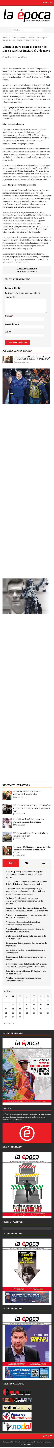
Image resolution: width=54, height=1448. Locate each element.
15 (13, 1008)
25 (34, 1013)
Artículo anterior (27, 269)
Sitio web (9, 332)
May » (11, 1023)
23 (20, 1013)
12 (41, 1004)
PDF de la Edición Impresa (17, 351)
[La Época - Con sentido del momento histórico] (27, 15)
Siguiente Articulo (27, 271)
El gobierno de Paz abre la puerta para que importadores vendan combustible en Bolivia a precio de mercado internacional (25, 891)
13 (48, 1004)
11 (34, 1004)
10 (27, 1004)
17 (27, 1008)
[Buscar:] (27, 30)
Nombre (8, 316)
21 (6, 1013)
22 (13, 1013)
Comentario (10, 297)
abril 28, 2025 (10, 57)
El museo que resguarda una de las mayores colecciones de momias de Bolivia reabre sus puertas (24, 874)
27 (48, 1013)
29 (13, 1017)
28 (6, 1017)
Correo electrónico (12, 324)
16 (20, 1008)
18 (34, 1008)
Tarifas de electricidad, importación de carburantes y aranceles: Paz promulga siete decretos (24, 901)
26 (41, 1013)
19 (41, 1008)
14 (6, 1008)
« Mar (5, 1023)
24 (27, 1013)
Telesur (23, 57)
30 (20, 1017)
